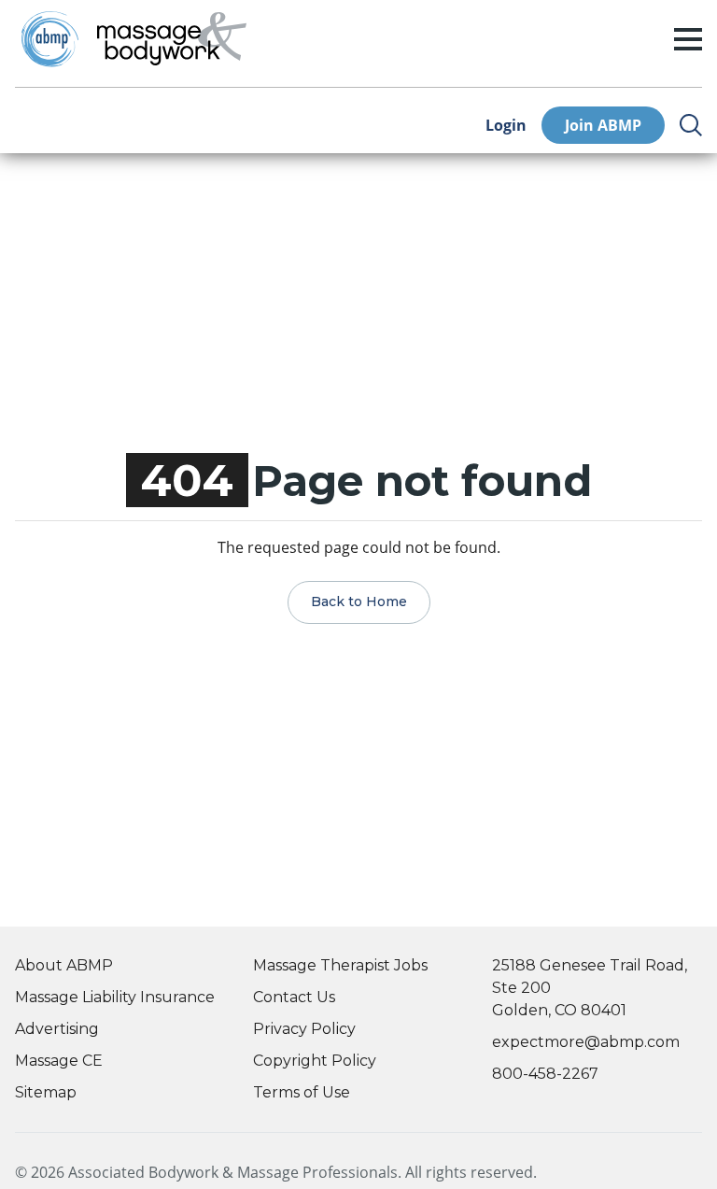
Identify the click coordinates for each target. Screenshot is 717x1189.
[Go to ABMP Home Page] (48, 38)
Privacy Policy (304, 1029)
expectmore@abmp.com (586, 1042)
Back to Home (359, 601)
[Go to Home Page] (171, 39)
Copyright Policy (314, 1060)
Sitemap (46, 1092)
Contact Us (294, 997)
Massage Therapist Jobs (340, 965)
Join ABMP (603, 125)
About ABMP (64, 965)
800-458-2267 (545, 1074)
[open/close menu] (688, 39)
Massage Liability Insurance (115, 997)
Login (506, 125)
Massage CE (59, 1060)
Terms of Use (301, 1092)
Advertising (57, 1029)
